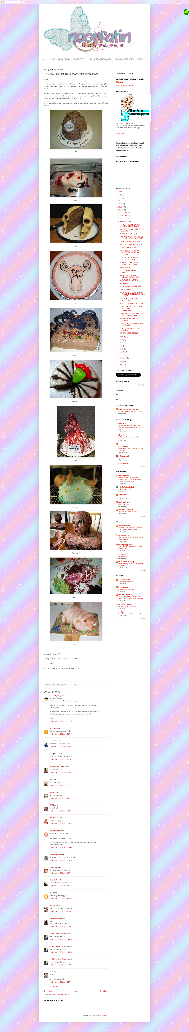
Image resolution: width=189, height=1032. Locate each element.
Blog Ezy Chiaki (124, 587)
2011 (120, 210)
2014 (120, 201)
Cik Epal (121, 612)
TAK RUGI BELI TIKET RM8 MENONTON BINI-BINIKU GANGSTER (130, 253)
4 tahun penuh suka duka (126, 589)
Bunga (51, 792)
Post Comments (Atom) (61, 995)
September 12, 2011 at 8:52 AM (60, 811)
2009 (120, 365)
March (122, 352)
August (122, 337)
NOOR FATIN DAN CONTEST (128, 409)
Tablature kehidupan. (126, 510)
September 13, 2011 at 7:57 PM (60, 926)
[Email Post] (74, 684)
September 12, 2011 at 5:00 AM (60, 772)
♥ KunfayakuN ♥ (124, 456)
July (121, 340)
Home (44, 59)
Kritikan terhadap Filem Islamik (127, 512)
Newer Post (48, 991)
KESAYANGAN (80, 59)
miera (51, 972)
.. (118, 496)
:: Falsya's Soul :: (124, 580)
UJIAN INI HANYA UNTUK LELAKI (131, 304)
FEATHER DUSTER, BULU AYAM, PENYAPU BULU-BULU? (131, 225)
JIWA (140, 59)
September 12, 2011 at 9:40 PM (60, 911)
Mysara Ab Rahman (125, 604)
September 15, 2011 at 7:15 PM (60, 982)
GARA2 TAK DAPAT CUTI (128, 234)
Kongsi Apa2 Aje (55, 696)
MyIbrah (121, 435)
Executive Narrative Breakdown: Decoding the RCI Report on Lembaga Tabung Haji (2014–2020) (130, 479)
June (122, 343)
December (124, 212)
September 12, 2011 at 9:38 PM (60, 899)
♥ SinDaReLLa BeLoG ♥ (127, 487)
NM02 (51, 805)
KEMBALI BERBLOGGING (129, 333)
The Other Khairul (124, 526)
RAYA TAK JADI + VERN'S (129, 280)
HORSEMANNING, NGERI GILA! (131, 245)
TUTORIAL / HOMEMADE (100, 59)
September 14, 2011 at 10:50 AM (60, 965)
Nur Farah (53, 906)
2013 (120, 204)
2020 (120, 195)
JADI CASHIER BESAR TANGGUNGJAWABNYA (129, 276)
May (121, 346)
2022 (120, 192)
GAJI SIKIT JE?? (125, 283)
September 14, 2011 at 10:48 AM (60, 939)
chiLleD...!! (53, 880)
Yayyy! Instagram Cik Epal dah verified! (130, 614)
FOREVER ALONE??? (127, 289)
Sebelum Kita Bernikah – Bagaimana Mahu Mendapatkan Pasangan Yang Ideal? (129, 427)
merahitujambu (55, 831)
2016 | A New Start (124, 504)
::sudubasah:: (123, 495)
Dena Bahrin (123, 446)
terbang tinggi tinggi (125, 545)
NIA (51, 779)
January (123, 358)
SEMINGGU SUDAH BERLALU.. (131, 286)
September (124, 221)
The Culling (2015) (124, 556)
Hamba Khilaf (123, 463)
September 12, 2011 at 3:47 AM (60, 760)
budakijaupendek (55, 918)
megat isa (53, 867)
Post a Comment (52, 987)
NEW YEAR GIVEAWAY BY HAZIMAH (130, 411)
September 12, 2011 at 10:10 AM (60, 824)
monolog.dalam (124, 476)
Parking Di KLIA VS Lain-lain (127, 606)
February (123, 355)
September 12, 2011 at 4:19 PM (60, 886)
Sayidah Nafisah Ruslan (58, 933)
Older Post (103, 991)
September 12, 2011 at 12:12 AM (60, 721)
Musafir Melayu (124, 502)
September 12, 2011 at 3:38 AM (60, 747)
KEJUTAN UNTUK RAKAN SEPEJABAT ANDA (129, 258)
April (121, 349)
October (123, 219)
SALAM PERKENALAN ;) (60, 59)
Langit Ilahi (122, 424)
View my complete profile (124, 86)
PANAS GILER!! (124, 535)
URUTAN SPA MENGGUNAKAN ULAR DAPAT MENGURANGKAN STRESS (132, 294)
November (124, 216)
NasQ (51, 893)
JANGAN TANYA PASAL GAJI (130, 242)
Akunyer (52, 728)
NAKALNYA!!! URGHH (127, 267)
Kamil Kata (122, 554)
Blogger (104, 1015)
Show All (143, 466)
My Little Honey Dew (125, 595)
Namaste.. (121, 458)
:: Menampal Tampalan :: (126, 581)
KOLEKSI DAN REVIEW (124, 59)
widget (143, 385)
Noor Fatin (122, 82)
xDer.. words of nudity (126, 562)
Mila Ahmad (53, 818)
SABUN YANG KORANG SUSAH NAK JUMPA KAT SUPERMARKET (131, 308)
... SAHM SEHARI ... (124, 489)
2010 (120, 362)
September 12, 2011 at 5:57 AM (60, 785)
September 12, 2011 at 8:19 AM (60, 798)
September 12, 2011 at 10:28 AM (60, 860)
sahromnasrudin (55, 854)
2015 (120, 198)
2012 (120, 207)
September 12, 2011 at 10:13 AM (60, 847)
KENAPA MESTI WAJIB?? (128, 248)
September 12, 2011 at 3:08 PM (60, 873)
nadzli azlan (53, 741)
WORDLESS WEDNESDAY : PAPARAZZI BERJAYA (130, 263)
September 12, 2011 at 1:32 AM (60, 734)
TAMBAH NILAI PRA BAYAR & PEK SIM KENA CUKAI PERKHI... (132, 314)
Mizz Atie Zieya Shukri (57, 766)
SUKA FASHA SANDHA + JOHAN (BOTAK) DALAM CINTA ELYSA (131, 238)
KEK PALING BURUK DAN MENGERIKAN (129, 300)
